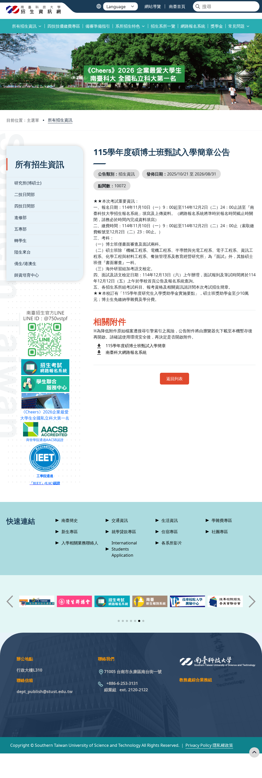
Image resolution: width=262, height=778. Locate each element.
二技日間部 (24, 194)
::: (1, 23)
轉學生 (20, 240)
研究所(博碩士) (27, 183)
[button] (119, 621)
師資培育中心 (26, 275)
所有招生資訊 (60, 120)
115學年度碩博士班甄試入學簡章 (136, 345)
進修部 (20, 217)
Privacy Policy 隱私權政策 (209, 745)
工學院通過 (45, 476)
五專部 (20, 229)
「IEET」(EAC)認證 (45, 483)
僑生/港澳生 (25, 263)
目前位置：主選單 (22, 120)
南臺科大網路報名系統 (126, 352)
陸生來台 (22, 252)
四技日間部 (24, 206)
